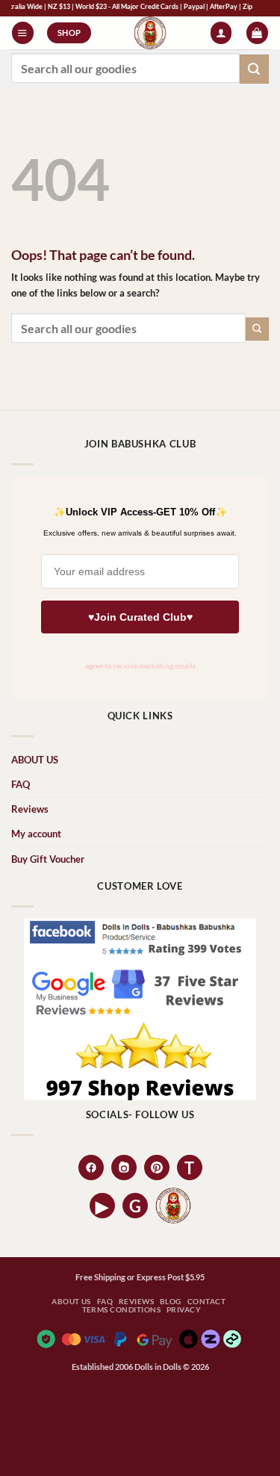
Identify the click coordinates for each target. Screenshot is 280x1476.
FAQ (20, 784)
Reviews (30, 809)
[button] (22, 32)
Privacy (184, 1309)
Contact (206, 1301)
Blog (170, 1301)
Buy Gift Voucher (47, 859)
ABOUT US (34, 760)
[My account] (221, 32)
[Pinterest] (156, 1167)
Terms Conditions (121, 1309)
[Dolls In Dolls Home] (173, 1206)
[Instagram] (124, 1167)
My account (36, 834)
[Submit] (254, 69)
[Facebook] (91, 1167)
